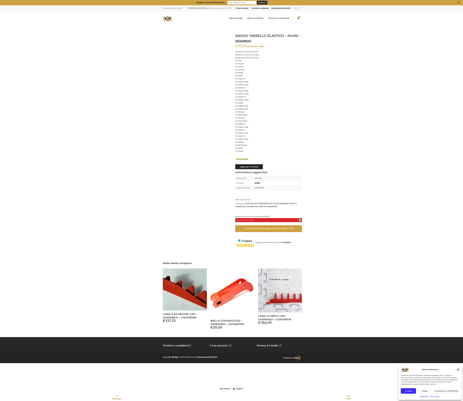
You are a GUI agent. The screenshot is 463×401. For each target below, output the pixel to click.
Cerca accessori (255, 18)
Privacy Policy (434, 396)
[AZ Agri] (167, 18)
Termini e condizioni (260, 8)
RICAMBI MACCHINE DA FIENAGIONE (261, 207)
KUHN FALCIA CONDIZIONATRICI (258, 203)
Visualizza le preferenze (446, 391)
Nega (424, 391)
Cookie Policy (424, 396)
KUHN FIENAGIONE (281, 203)
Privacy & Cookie (267, 345)
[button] (458, 369)
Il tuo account (242, 8)
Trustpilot (286, 242)
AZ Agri (175, 357)
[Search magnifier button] (300, 220)
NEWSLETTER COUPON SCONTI (211, 3)
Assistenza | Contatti (280, 8)
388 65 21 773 (287, 228)
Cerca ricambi (235, 18)
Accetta (408, 391)
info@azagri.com (271, 228)
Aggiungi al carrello (249, 167)
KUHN (257, 183)
